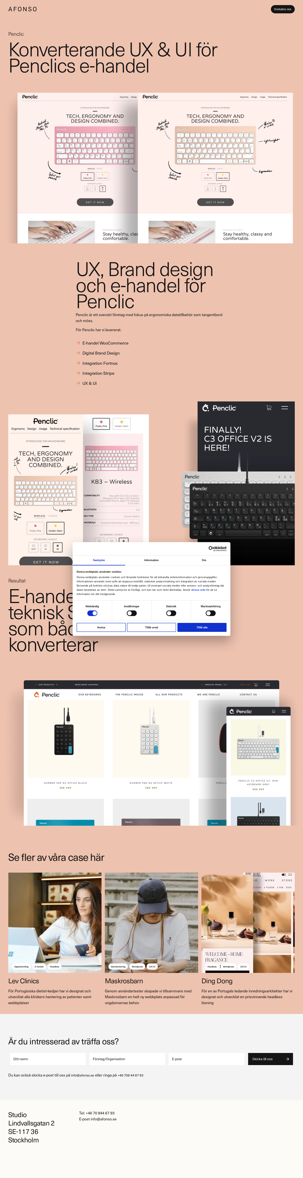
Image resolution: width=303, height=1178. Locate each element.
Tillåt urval (151, 627)
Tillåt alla (202, 627)
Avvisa (101, 627)
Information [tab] (151, 560)
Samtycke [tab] (99, 560)
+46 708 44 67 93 (130, 1075)
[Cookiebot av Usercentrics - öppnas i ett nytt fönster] (211, 548)
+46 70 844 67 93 (100, 1113)
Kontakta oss (282, 9)
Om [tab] (204, 560)
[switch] (132, 613)
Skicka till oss (262, 1059)
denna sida (198, 589)
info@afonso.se (82, 1075)
